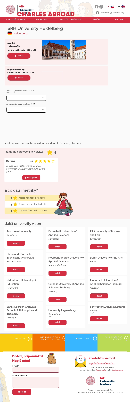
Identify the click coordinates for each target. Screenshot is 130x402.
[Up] (29, 339)
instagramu (117, 370)
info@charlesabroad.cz (102, 363)
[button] (41, 20)
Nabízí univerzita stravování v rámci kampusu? (20, 91)
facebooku (101, 370)
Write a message (19, 375)
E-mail (15, 366)
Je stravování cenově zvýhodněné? (20, 104)
